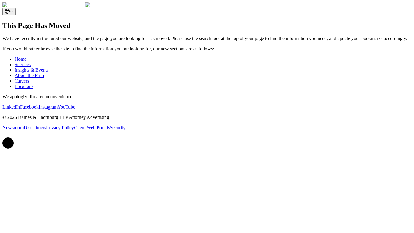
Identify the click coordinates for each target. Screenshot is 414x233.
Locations (24, 86)
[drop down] (9, 11)
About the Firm (29, 75)
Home (20, 59)
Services (23, 64)
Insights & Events (31, 70)
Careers (22, 80)
